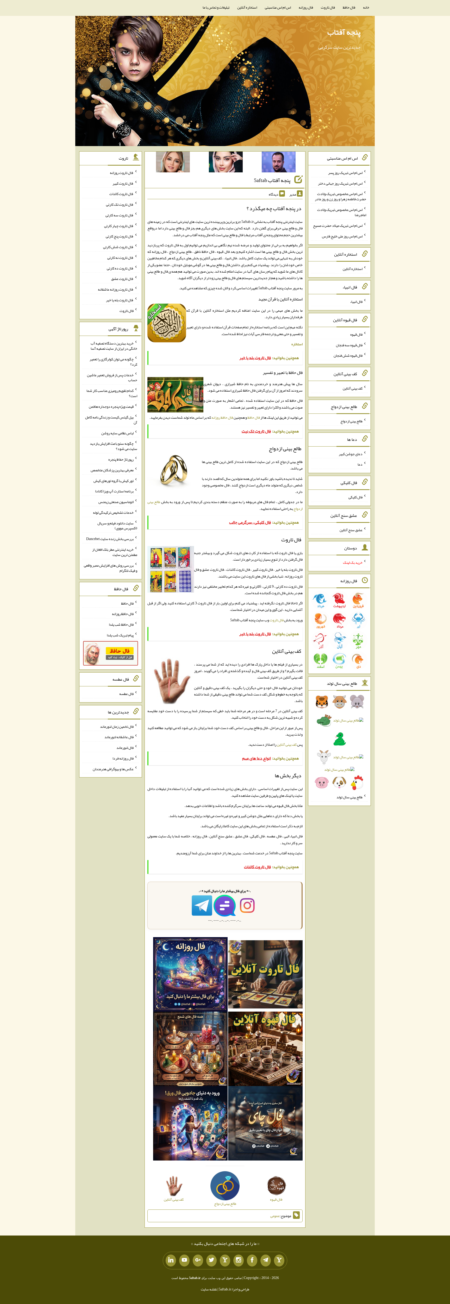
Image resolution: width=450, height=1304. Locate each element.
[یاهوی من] (279, 1261)
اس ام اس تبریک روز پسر (345, 172)
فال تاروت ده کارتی (120, 268)
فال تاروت (328, 7)
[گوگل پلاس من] (198, 1261)
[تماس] (225, 1261)
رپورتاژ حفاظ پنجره (121, 459)
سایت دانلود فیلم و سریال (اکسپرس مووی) (117, 525)
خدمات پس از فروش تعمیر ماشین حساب (112, 377)
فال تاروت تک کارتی (120, 204)
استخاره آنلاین (247, 7)
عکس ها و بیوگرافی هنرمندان (113, 768)
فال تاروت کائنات (121, 193)
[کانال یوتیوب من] (184, 1261)
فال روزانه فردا (123, 758)
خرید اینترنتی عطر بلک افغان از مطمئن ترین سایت (114, 552)
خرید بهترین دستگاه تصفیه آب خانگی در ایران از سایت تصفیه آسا (114, 346)
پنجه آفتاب (343, 32)
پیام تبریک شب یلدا (120, 634)
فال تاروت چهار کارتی (119, 225)
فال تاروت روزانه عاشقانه (116, 289)
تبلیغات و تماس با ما (216, 7)
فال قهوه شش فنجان (348, 355)
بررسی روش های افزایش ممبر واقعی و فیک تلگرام (110, 568)
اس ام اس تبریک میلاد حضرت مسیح (337, 225)
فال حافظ (349, 7)
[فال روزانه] (190, 975)
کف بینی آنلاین (287, 744)
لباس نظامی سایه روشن (117, 432)
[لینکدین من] (171, 1261)
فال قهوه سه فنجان (349, 344)
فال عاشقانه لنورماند (119, 737)
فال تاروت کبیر (123, 183)
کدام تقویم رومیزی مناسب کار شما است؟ (111, 393)
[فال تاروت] (265, 975)
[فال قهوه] (265, 1050)
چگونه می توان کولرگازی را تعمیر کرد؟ (113, 361)
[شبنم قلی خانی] (173, 163)
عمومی (275, 1215)
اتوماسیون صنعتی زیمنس (116, 501)
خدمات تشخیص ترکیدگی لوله (113, 512)
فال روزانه (306, 7)
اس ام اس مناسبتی (278, 7)
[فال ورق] (190, 1124)
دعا (360, 464)
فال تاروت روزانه (122, 172)
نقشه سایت (209, 1289)
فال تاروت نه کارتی (120, 257)
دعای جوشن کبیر (350, 453)
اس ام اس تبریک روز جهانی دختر (340, 183)
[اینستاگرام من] (238, 1261)
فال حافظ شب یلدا (121, 624)
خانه (366, 7)
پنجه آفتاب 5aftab (272, 180)
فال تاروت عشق (122, 278)
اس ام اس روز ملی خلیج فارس (342, 236)
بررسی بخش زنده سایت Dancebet (110, 538)
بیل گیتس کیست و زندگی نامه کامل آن (111, 419)
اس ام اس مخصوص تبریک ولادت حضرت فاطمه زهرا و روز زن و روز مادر (340, 196)
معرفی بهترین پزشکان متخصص (112, 470)
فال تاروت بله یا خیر (120, 300)
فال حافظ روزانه (222, 417)
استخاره (297, 344)
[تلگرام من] (265, 1261)
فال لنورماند (125, 747)
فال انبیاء (356, 301)
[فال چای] (265, 1124)
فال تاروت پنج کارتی (120, 236)
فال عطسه (126, 693)
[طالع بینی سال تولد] (339, 744)
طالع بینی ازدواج (351, 421)
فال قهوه (356, 334)
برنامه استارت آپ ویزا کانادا (114, 491)
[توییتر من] (211, 1261)
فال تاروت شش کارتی (118, 246)
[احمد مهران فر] (279, 163)
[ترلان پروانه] (226, 163)
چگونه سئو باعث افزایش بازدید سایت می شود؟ (113, 446)
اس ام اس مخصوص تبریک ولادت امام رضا (341, 212)
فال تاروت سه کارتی (119, 215)
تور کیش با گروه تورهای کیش (113, 480)
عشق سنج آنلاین (351, 529)
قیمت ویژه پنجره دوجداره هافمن (111, 406)
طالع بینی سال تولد (349, 797)
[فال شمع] (190, 1050)
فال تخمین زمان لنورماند (117, 726)
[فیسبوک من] (252, 1261)
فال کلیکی (355, 497)
